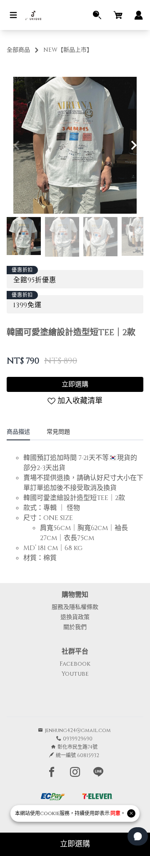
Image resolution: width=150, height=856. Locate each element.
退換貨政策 (75, 617)
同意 (115, 813)
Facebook (75, 664)
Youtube (75, 674)
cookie (50, 813)
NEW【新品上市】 (67, 50)
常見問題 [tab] (58, 432)
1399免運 (27, 305)
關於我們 (75, 627)
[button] (133, 145)
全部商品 (18, 50)
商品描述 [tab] (18, 432)
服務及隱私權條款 (75, 607)
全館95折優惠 (34, 280)
